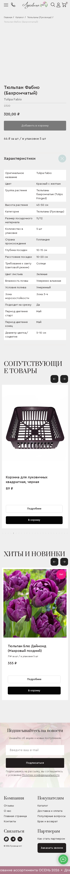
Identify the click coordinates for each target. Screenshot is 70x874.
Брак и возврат (48, 821)
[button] (64, 379)
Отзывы (9, 805)
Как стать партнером (51, 838)
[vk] (20, 840)
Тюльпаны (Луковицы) (39, 17)
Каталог (20, 17)
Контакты (10, 821)
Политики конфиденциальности (41, 775)
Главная (8, 17)
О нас (7, 811)
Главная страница (15, 816)
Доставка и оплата (50, 811)
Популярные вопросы (52, 816)
